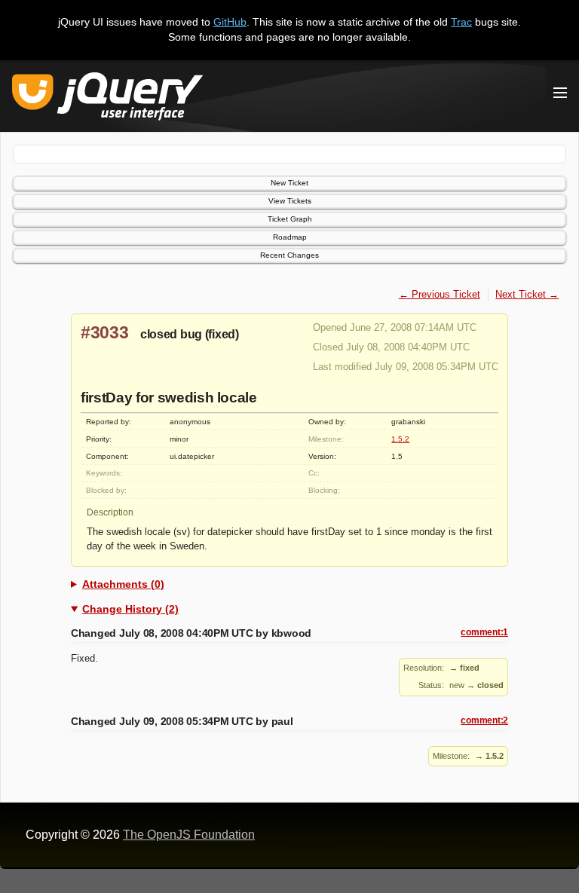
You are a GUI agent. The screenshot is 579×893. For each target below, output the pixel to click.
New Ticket (289, 183)
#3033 (105, 332)
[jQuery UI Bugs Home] (107, 99)
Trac (461, 22)
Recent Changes (289, 255)
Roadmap (290, 237)
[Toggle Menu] (560, 92)
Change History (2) (130, 609)
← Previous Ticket (439, 294)
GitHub (230, 22)
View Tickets (289, 201)
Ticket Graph (290, 219)
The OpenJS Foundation (189, 834)
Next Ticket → (527, 294)
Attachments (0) (123, 584)
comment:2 (484, 720)
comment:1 (484, 632)
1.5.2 (400, 439)
